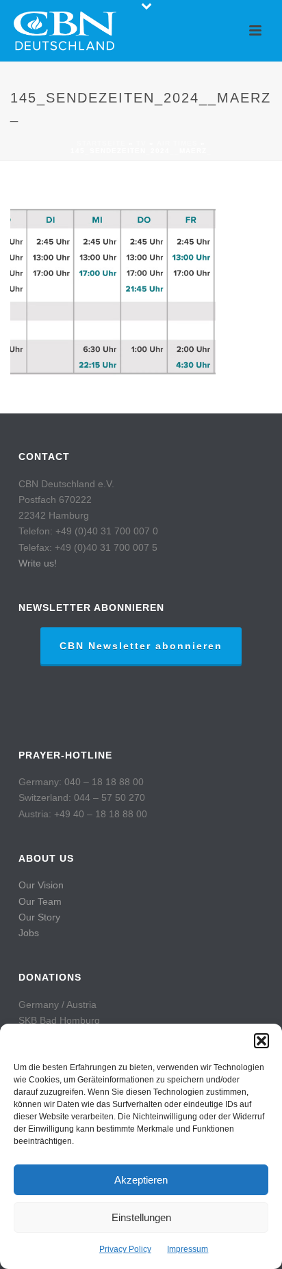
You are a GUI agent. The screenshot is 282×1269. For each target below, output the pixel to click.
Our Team (40, 901)
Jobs (28, 932)
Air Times (177, 143)
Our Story (39, 917)
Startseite (101, 143)
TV (141, 143)
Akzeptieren (141, 1180)
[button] (261, 1041)
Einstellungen (141, 1217)
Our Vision (41, 884)
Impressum (187, 1249)
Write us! (37, 563)
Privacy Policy (125, 1249)
